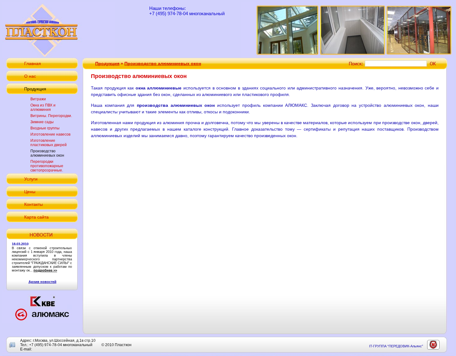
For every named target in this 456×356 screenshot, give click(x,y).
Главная (32, 63)
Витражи (38, 99)
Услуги (31, 178)
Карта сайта (36, 217)
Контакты (33, 204)
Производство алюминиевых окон (47, 153)
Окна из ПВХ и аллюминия (43, 107)
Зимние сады (42, 122)
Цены (29, 191)
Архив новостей (42, 282)
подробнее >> (45, 270)
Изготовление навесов (50, 134)
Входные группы (45, 128)
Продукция (35, 88)
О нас (30, 76)
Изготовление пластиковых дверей (48, 142)
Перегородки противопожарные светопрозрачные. (46, 165)
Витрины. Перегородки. (51, 116)
